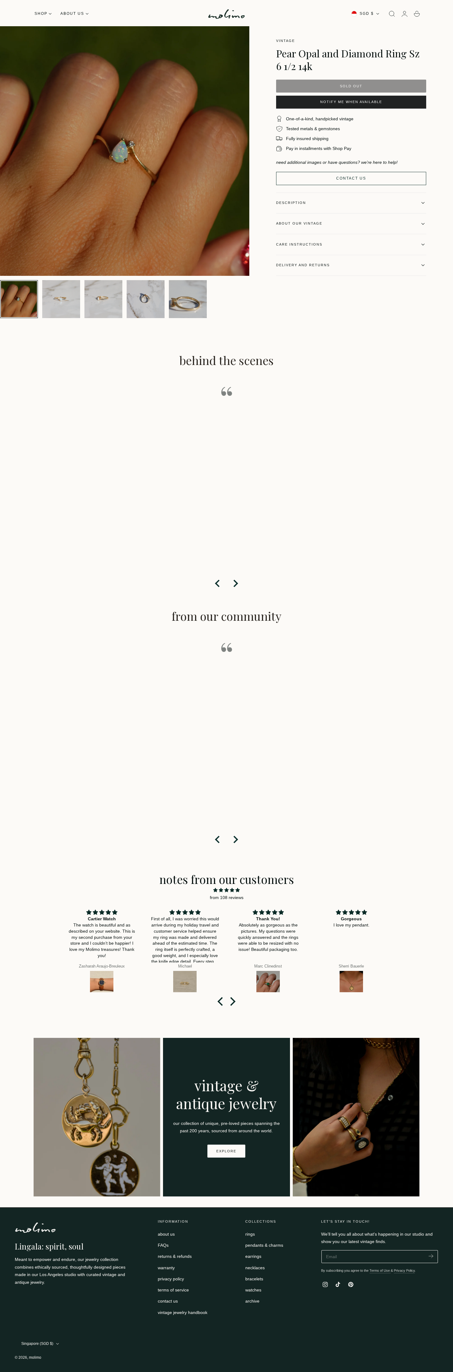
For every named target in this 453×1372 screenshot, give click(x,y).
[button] (392, 13)
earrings (253, 1256)
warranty (166, 1267)
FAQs (163, 1245)
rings (250, 1234)
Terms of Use (380, 1270)
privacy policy (171, 1278)
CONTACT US (351, 178)
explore (226, 1151)
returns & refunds (175, 1256)
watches (253, 1289)
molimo (35, 1357)
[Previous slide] (218, 583)
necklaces (255, 1267)
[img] (226, 890)
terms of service (173, 1289)
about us (166, 1234)
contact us (168, 1301)
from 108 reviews (226, 897)
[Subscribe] (431, 1256)
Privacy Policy (404, 1270)
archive (252, 1301)
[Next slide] (235, 583)
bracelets (254, 1278)
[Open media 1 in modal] (238, 37)
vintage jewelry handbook (182, 1312)
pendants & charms (264, 1245)
